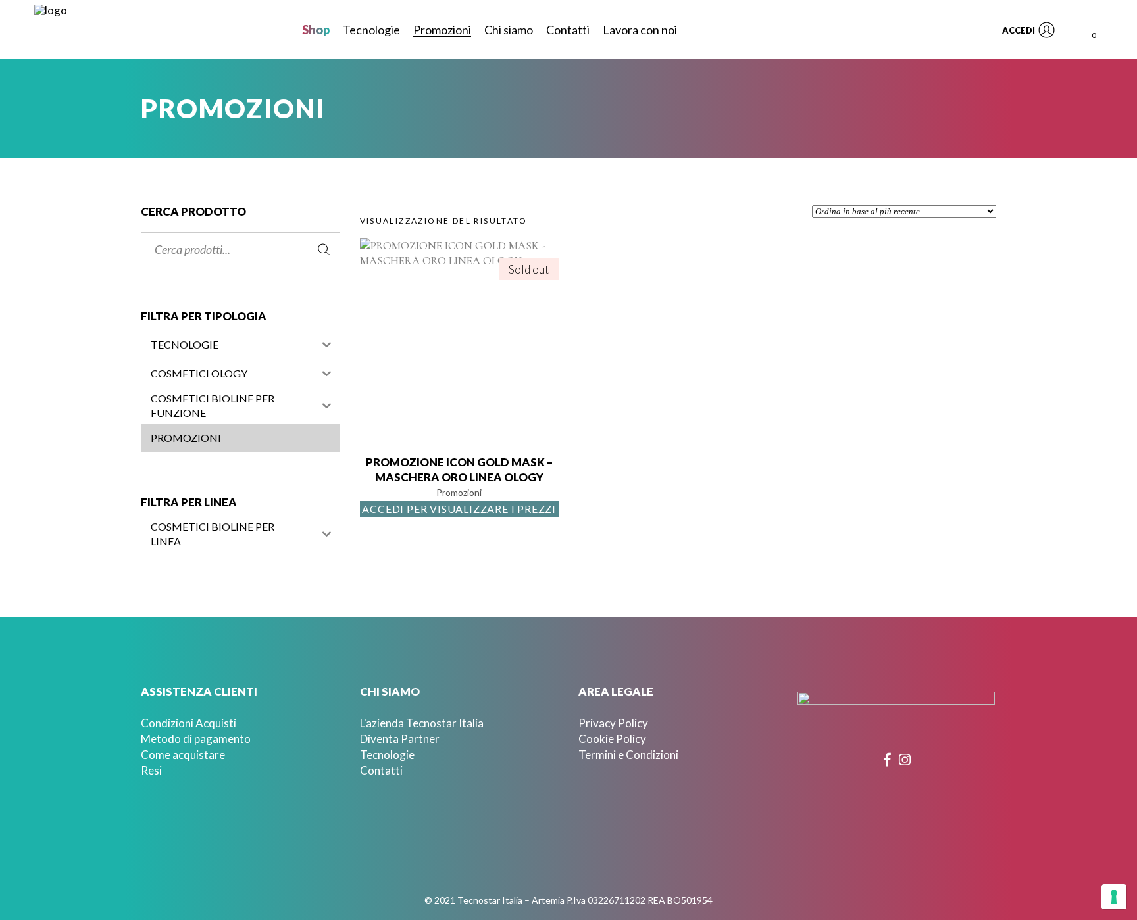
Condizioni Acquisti (188, 723)
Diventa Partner (400, 739)
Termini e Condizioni (628, 755)
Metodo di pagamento (196, 739)
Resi (151, 770)
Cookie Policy (612, 739)
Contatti (381, 770)
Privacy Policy (613, 723)
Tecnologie (387, 755)
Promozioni (459, 492)
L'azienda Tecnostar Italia (422, 723)
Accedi (1018, 30)
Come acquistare (183, 755)
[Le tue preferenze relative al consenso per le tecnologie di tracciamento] (1113, 896)
